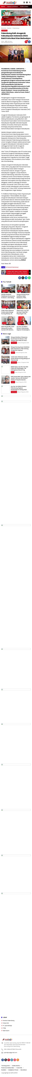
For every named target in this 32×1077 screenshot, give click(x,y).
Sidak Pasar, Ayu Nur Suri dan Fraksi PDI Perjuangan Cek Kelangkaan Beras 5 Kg (24, 312)
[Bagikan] (29, 41)
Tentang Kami (5, 1065)
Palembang (4, 30)
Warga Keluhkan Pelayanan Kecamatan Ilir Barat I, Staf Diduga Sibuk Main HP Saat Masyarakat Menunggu (8, 296)
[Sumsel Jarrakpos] (10, 2)
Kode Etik (19, 1068)
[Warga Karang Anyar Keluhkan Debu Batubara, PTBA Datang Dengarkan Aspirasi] (24, 288)
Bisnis (19, 307)
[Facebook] (19, 277)
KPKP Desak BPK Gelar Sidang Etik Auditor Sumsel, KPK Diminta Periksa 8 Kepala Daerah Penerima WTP (8, 328)
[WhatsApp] (29, 277)
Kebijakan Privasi (13, 1070)
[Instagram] (14, 1060)
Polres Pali (6, 1023)
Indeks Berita (16, 1065)
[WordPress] (11, 1060)
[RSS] (17, 1060)
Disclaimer (24, 1070)
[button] (24, 2)
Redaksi (3, 1070)
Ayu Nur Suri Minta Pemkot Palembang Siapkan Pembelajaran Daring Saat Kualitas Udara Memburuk (23, 328)
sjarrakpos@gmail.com (10, 1052)
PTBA (4, 1028)
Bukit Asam (6, 1030)
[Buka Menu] (27, 2)
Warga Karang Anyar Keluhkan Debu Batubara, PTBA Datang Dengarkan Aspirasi (23, 296)
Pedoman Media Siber (7, 1068)
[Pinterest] (8, 1060)
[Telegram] (26, 277)
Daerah (19, 291)
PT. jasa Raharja (7, 1025)
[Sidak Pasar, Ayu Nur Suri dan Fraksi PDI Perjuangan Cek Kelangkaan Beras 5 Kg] (24, 304)
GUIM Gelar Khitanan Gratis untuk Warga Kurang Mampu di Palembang (7, 312)
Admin (2, 41)
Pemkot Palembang (13, 267)
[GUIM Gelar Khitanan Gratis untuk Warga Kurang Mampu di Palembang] (8, 304)
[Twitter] (22, 277)
